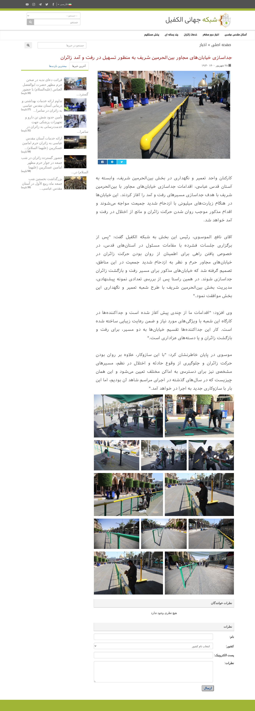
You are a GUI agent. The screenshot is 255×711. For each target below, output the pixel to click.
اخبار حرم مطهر (211, 34)
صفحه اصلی (221, 44)
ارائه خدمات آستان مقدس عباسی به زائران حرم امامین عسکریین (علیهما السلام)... (42, 143)
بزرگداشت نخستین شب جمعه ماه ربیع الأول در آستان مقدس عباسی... (42, 183)
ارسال (208, 688)
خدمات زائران (190, 34)
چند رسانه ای (171, 34)
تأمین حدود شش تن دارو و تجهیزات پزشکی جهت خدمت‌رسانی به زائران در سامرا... (56, 124)
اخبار (203, 44)
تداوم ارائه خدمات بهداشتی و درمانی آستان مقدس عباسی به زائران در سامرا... (42, 105)
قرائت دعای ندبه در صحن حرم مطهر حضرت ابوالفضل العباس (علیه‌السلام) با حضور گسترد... (55, 86)
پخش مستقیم (151, 34)
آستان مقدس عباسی (236, 34)
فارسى (64, 4)
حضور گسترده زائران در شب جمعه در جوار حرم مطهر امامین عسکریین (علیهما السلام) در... (54, 164)
